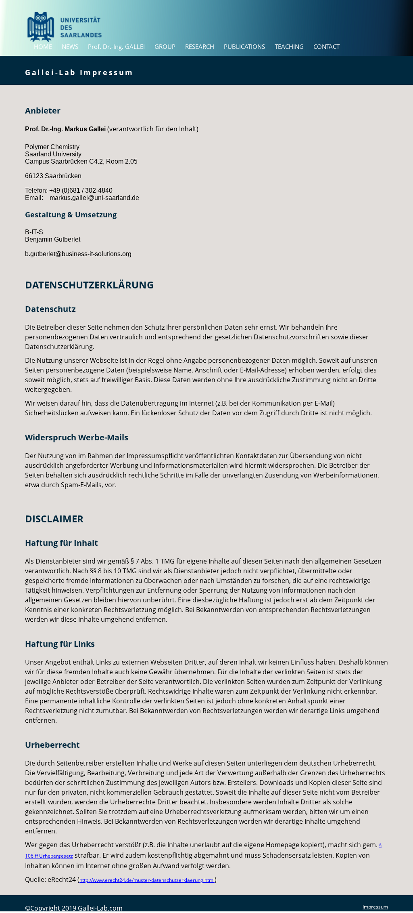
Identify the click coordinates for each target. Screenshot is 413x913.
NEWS (70, 47)
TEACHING (289, 47)
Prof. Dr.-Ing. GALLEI (116, 47)
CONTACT (326, 47)
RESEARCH (199, 47)
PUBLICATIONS (244, 47)
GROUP (164, 47)
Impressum (375, 906)
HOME (43, 47)
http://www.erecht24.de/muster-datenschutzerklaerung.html (147, 880)
